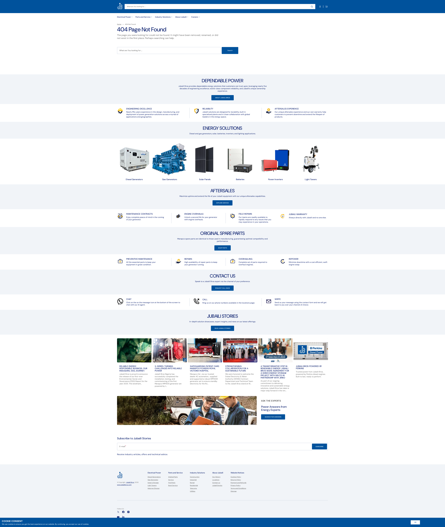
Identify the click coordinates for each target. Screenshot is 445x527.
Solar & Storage (153, 483)
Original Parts (173, 477)
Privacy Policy (235, 485)
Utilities (192, 491)
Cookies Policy (236, 477)
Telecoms (193, 488)
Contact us (216, 483)
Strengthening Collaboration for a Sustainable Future (236, 368)
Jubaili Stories (217, 485)
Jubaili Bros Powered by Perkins (309, 367)
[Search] (312, 6)
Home (119, 24)
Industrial (193, 480)
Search (230, 50)
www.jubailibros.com (124, 485)
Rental (192, 483)
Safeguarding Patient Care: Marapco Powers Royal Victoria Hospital (204, 368)
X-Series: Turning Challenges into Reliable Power (168, 368)
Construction (194, 477)
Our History (216, 477)
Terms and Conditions (238, 488)
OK (415, 522)
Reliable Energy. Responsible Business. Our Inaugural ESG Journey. (133, 368)
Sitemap (234, 491)
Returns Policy (236, 480)
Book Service (173, 485)
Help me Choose (153, 488)
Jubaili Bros (130, 482)
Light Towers (152, 485)
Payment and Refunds (238, 483)
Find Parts (171, 483)
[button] (320, 6)
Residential (194, 485)
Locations (215, 480)
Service (171, 480)
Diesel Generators (154, 477)
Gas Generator (153, 480)
